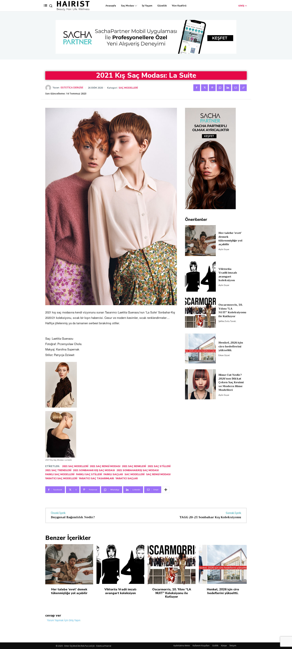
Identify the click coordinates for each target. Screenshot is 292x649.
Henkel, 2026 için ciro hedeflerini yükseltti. (230, 346)
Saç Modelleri (128, 88)
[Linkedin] (227, 87)
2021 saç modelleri (75, 466)
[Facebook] (196, 87)
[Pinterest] (212, 87)
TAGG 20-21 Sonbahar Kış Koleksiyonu (210, 517)
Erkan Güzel (224, 355)
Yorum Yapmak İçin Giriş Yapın (63, 620)
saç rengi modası (158, 474)
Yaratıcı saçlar (127, 478)
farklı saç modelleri (59, 474)
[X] (204, 87)
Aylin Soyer (223, 249)
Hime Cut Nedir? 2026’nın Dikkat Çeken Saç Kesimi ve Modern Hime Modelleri (231, 383)
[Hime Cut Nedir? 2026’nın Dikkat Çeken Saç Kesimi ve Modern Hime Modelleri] (200, 384)
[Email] (235, 87)
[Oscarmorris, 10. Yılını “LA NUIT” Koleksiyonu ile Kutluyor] (200, 312)
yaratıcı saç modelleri (61, 478)
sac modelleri (134, 474)
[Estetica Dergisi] (49, 88)
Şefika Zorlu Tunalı (227, 321)
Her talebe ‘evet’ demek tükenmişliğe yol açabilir (230, 239)
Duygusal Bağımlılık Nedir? (73, 517)
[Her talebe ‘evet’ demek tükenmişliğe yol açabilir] (200, 240)
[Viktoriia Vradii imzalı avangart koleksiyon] (200, 276)
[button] (50, 5)
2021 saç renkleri (134, 466)
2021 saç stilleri (159, 466)
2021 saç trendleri (58, 470)
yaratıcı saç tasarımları (96, 478)
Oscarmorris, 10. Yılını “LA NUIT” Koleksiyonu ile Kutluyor (232, 310)
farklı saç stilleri (89, 474)
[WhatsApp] (220, 87)
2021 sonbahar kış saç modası (94, 470)
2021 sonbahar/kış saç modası (138, 470)
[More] (165, 489)
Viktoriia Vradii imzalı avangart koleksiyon (227, 275)
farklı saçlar (113, 474)
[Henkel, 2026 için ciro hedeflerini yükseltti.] (200, 348)
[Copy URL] (243, 87)
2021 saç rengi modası (105, 466)
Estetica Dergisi (72, 88)
